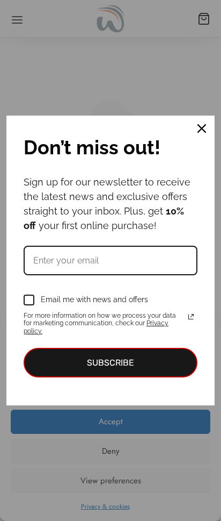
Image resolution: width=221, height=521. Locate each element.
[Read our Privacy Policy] (191, 316)
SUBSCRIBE (110, 363)
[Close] (202, 128)
